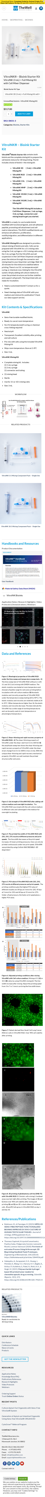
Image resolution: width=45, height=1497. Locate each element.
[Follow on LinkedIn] (18, 1463)
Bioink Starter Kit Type (12, 89)
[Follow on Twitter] (13, 1463)
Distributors (7, 1342)
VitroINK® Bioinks (9, 1317)
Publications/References (11, 1379)
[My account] (36, 8)
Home (5, 20)
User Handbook (8, 581)
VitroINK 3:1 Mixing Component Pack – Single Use (21, 476)
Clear (39, 87)
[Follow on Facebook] (5, 1463)
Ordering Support (9, 1394)
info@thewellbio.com (15, 1455)
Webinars (5, 1387)
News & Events (8, 1348)
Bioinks (29, 20)
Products (5, 1350)
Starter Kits (25, 125)
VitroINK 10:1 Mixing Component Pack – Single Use (20, 526)
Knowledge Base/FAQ (10, 1376)
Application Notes (9, 1374)
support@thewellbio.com (16, 1457)
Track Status (13, 1396)
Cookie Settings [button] (9, 1479)
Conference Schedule (10, 1345)
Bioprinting (16, 20)
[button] (4, 8)
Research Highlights (10, 1382)
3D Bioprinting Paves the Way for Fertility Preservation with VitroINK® (19, 612)
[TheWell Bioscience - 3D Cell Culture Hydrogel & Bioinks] (22, 8)
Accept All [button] (22, 1479)
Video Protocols (8, 1384)
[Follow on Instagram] (9, 1463)
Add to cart (24, 114)
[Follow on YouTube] (22, 1463)
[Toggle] (4, 595)
